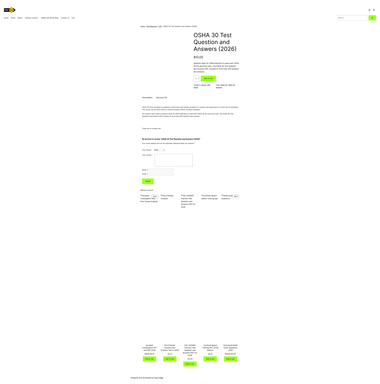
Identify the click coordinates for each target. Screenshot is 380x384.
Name (145, 170)
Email (144, 174)
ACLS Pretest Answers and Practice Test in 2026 (170, 347)
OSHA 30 (223, 85)
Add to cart (208, 78)
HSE (160, 26)
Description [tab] (147, 98)
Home (143, 26)
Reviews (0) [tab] (161, 98)
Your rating (147, 150)
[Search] (372, 17)
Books (203, 85)
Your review (147, 155)
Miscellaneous (152, 26)
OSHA (196, 87)
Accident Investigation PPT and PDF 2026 (149, 347)
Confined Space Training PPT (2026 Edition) (210, 347)
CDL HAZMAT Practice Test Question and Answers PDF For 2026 (190, 350)
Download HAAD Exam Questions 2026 (231, 347)
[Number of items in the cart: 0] (374, 10)
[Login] (369, 10)
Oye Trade (158, 378)
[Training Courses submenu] (38, 17)
